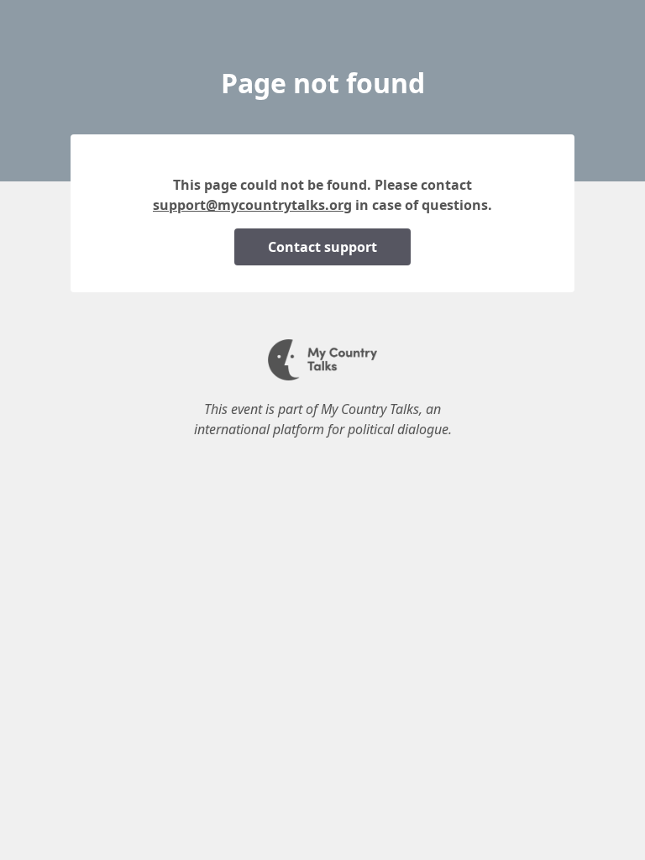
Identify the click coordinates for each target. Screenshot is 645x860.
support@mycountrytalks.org (252, 205)
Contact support (322, 247)
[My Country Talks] (322, 375)
